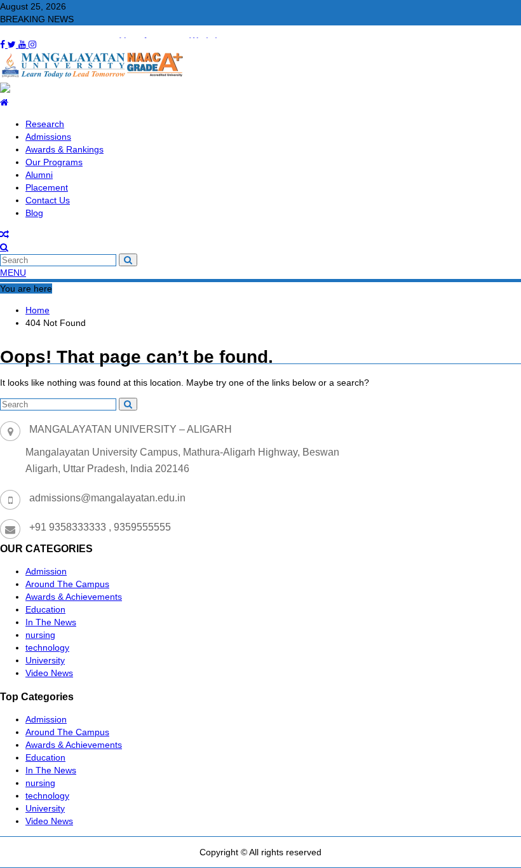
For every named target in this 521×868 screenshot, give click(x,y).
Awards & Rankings (64, 149)
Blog (34, 213)
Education (45, 609)
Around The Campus (67, 584)
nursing (40, 635)
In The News (50, 622)
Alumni (39, 175)
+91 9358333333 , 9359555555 (100, 527)
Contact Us (47, 200)
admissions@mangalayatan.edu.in (107, 497)
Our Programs (54, 162)
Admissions (48, 137)
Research (44, 124)
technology (47, 647)
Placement (46, 187)
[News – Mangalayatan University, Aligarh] (4, 102)
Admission (46, 571)
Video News (49, 673)
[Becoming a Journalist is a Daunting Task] (4, 234)
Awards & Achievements (73, 597)
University (45, 660)
